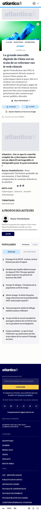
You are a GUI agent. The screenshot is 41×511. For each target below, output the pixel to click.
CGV (4, 475)
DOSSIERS (5, 445)
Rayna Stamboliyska (21, 100)
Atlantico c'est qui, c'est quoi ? (14, 425)
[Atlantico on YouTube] (36, 406)
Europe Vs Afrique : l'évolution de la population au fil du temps (21, 286)
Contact (27, 427)
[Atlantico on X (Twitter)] (11, 406)
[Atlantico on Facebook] (17, 406)
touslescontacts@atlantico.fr (20, 412)
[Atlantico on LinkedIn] (23, 406)
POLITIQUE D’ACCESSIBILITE (12, 493)
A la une (9, 42)
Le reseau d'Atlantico (10, 427)
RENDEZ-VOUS (7, 450)
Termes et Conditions (25, 395)
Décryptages (18, 42)
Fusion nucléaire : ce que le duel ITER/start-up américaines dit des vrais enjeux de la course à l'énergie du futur (21, 335)
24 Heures (25, 244)
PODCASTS (6, 459)
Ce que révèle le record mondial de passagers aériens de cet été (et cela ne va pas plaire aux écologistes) (21, 321)
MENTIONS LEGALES (14, 475)
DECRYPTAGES (7, 441)
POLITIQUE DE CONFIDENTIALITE (14, 489)
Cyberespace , (8, 191)
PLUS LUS (11, 252)
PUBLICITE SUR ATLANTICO (12, 480)
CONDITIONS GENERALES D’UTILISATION (17, 502)
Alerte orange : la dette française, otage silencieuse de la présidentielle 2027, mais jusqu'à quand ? (22, 298)
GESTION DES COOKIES (10, 484)
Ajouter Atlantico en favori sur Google (22, 112)
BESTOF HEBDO (8, 464)
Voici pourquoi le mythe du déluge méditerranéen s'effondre (20, 309)
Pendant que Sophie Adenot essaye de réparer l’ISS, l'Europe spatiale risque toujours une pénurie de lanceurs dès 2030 (21, 273)
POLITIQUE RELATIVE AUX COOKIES (15, 498)
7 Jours (34, 244)
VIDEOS (5, 454)
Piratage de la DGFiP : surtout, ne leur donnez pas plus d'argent (21, 260)
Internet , (19, 191)
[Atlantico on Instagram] (29, 406)
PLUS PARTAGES (30, 252)
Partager (12, 107)
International (30, 42)
